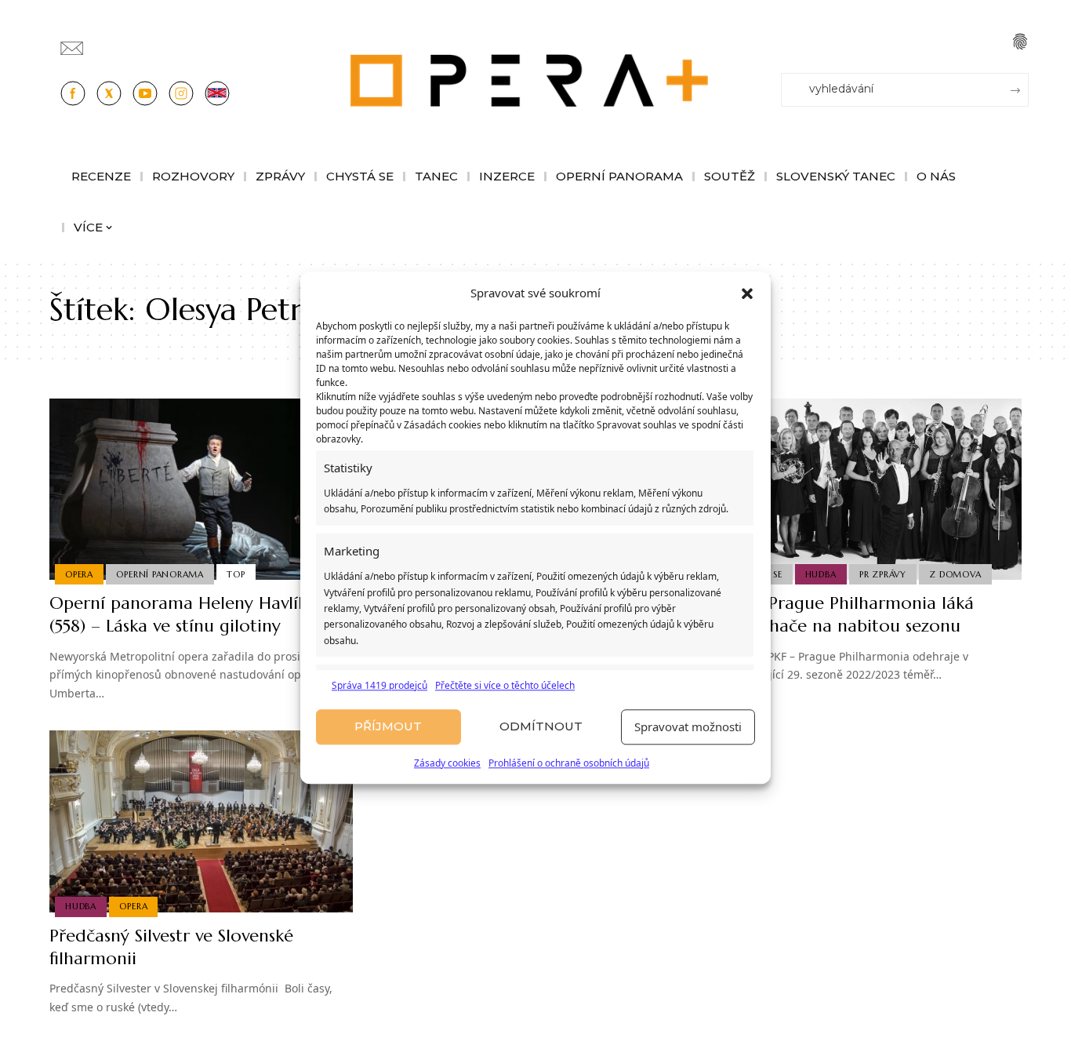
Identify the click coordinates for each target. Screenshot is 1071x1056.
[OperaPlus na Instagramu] (181, 93)
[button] (747, 293)
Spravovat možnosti (688, 727)
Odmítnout (541, 726)
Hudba (821, 574)
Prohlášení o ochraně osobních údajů (568, 763)
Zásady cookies (447, 763)
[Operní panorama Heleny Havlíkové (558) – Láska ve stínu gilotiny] (201, 490)
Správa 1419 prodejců (379, 685)
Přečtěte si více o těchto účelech (505, 685)
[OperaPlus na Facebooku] (72, 93)
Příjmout (388, 726)
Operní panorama (160, 574)
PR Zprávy (882, 574)
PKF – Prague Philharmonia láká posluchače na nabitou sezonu (846, 614)
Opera (79, 574)
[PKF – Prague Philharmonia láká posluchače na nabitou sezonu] (870, 490)
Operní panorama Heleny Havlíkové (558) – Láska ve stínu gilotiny (192, 614)
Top (236, 574)
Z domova (955, 574)
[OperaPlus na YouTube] (145, 93)
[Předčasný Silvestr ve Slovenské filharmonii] (201, 821)
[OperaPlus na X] (109, 93)
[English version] (217, 93)
